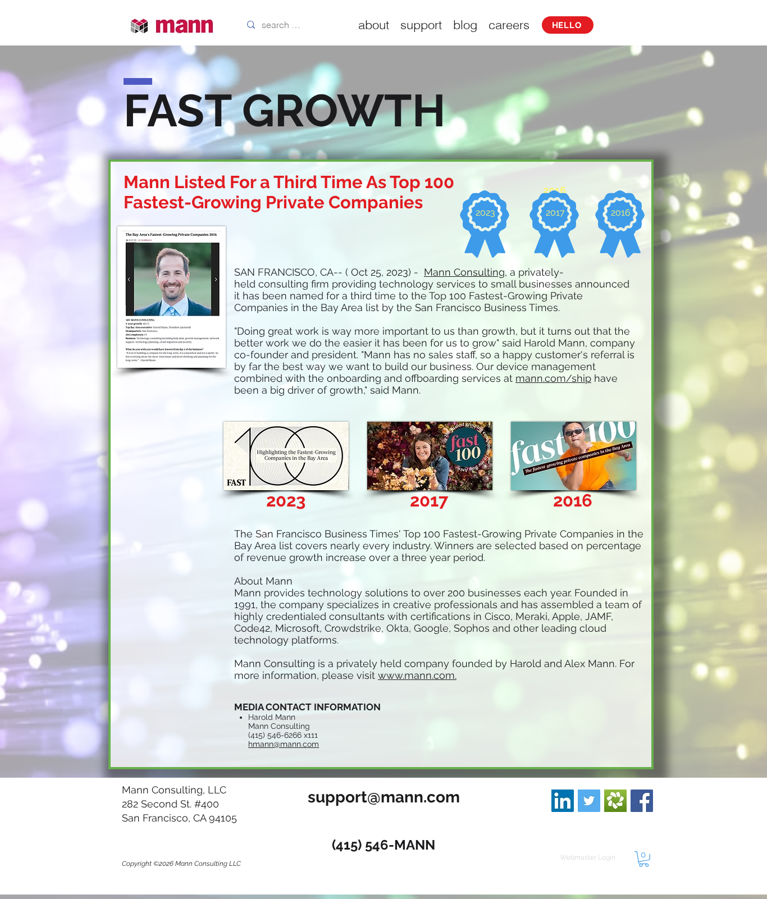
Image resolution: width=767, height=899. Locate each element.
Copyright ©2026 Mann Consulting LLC (181, 864)
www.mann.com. (417, 675)
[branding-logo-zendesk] (615, 801)
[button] (643, 859)
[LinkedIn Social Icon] (562, 801)
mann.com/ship (553, 378)
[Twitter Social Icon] (589, 801)
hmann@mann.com (283, 744)
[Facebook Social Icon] (642, 801)
